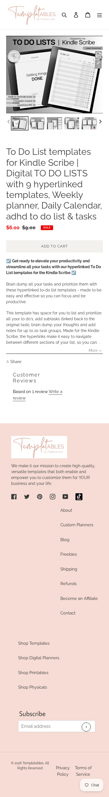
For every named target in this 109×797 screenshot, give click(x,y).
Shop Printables (33, 672)
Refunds (68, 583)
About (66, 510)
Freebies (68, 554)
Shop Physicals (32, 687)
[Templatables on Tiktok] (78, 496)
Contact (67, 613)
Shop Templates (33, 643)
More (93, 350)
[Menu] (99, 15)
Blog (64, 539)
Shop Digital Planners (38, 657)
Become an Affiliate (79, 598)
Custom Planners (76, 524)
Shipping (68, 569)
